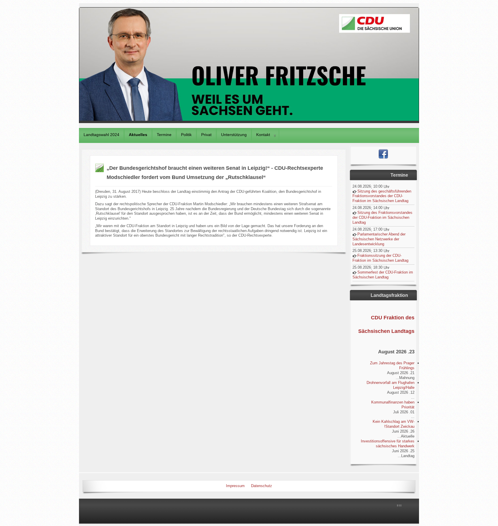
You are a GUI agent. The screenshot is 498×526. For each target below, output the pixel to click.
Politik (186, 134)
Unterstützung (234, 134)
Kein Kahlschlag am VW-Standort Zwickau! (393, 424)
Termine (164, 134)
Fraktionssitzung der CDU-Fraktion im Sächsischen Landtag (380, 258)
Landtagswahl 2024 (101, 134)
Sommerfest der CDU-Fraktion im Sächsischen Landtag (382, 274)
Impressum (235, 486)
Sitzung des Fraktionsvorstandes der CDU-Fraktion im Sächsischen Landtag (382, 217)
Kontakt (263, 134)
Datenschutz (261, 486)
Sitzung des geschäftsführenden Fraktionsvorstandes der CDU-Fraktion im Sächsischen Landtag (381, 196)
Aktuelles (138, 134)
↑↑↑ (399, 506)
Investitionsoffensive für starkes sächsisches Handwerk (387, 443)
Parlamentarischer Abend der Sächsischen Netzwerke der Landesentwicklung (378, 239)
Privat (206, 134)
